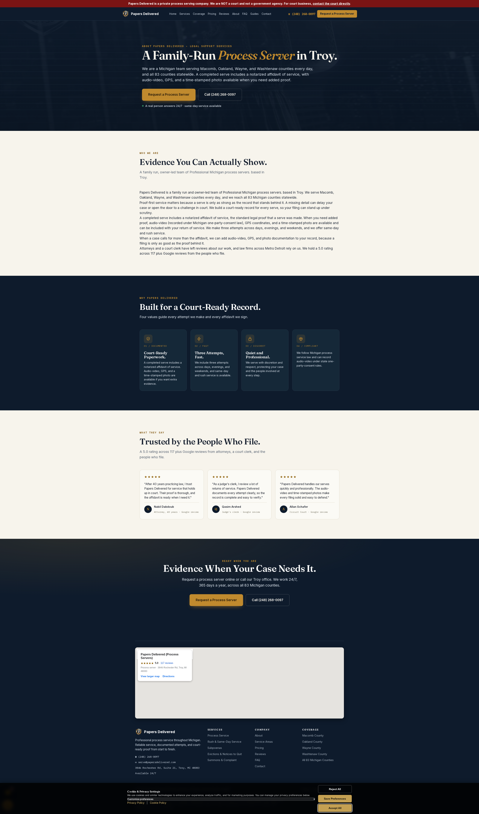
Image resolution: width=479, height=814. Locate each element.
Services (184, 13)
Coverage (199, 13)
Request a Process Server (337, 13)
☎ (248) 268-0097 (301, 14)
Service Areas (264, 741)
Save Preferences (335, 798)
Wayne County (311, 748)
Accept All (335, 808)
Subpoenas (215, 748)
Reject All (335, 789)
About (235, 13)
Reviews (224, 13)
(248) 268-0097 (148, 756)
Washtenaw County (314, 754)
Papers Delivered (145, 14)
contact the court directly (331, 3)
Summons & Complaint (222, 760)
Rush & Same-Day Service (224, 741)
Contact (266, 13)
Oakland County (312, 741)
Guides (254, 13)
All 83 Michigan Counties (318, 760)
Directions (168, 676)
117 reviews (167, 663)
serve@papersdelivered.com (157, 762)
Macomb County (313, 735)
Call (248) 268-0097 (220, 94)
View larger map (150, 676)
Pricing (212, 13)
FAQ (244, 13)
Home (172, 13)
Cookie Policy (158, 802)
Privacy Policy (135, 802)
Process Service (218, 735)
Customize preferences (221, 799)
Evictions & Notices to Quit (225, 754)
